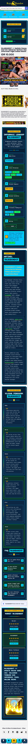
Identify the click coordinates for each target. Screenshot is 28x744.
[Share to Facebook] (8, 732)
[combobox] (12, 8)
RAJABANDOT (8, 295)
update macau (18, 319)
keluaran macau (9, 362)
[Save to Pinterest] (17, 732)
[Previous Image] (1, 71)
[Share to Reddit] (21, 732)
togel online (8, 328)
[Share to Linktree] (13, 732)
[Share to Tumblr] (26, 732)
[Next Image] (27, 71)
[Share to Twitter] (4, 732)
